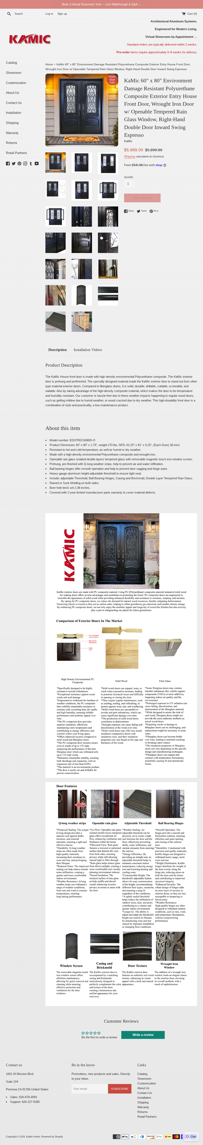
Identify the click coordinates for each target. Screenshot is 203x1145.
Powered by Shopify (52, 1136)
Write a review (143, 1035)
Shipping (12, 123)
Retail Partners (16, 153)
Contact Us (14, 103)
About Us (12, 92)
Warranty (12, 133)
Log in (49, 13)
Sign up (62, 13)
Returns (11, 143)
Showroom (13, 72)
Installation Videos (88, 350)
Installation (13, 112)
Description (57, 350)
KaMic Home (33, 1136)
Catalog (11, 62)
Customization (16, 83)
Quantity (128, 177)
